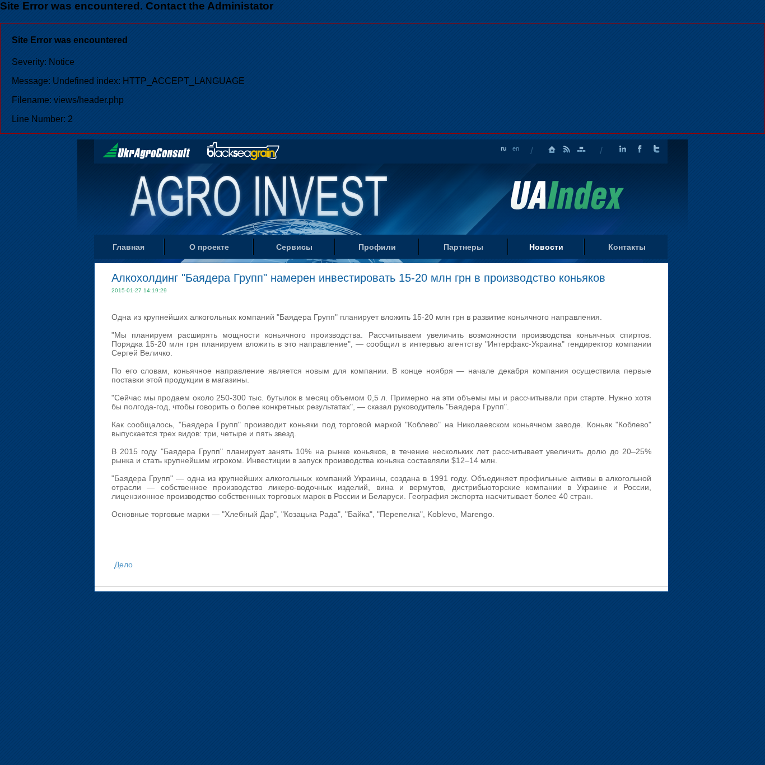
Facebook (639, 149)
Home (260, 198)
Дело (123, 564)
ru (504, 148)
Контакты (627, 246)
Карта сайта (581, 149)
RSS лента (566, 149)
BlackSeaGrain (243, 151)
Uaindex (567, 195)
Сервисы (294, 246)
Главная (552, 149)
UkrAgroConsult (146, 150)
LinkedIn (622, 149)
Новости (546, 246)
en (515, 148)
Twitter (656, 149)
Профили (377, 246)
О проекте (209, 246)
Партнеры (463, 246)
